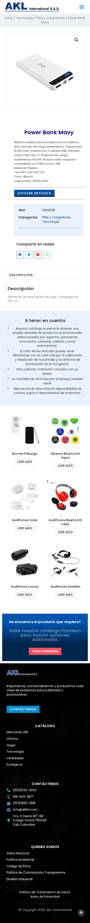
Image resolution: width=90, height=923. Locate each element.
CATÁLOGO (45, 725)
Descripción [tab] (21, 275)
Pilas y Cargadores (51, 18)
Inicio (9, 18)
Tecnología (24, 18)
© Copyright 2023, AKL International (56, 914)
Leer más (24, 462)
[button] (82, 7)
